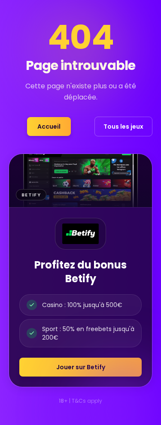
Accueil (49, 126)
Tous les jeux (123, 126)
